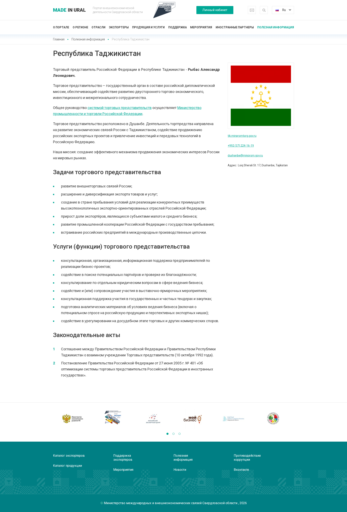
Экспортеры (119, 27)
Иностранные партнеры (235, 27)
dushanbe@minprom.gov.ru (245, 155)
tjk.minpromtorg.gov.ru (242, 135)
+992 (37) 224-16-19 (241, 145)
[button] (167, 434)
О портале (61, 27)
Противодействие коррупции (247, 458)
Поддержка (177, 27)
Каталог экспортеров (69, 456)
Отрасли (98, 27)
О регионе (80, 27)
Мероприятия (201, 27)
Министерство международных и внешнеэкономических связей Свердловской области (171, 503)
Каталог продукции (67, 466)
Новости (180, 470)
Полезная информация (275, 27)
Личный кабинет (214, 10)
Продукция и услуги (148, 27)
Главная (58, 39)
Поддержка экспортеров (122, 458)
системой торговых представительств (120, 108)
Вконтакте (241, 470)
